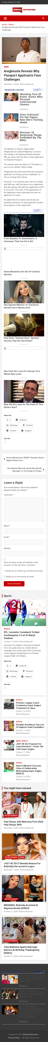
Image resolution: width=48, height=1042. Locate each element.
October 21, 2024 (11, 911)
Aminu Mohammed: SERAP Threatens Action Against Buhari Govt (25, 459)
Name (7, 526)
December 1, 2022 (11, 84)
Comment (9, 495)
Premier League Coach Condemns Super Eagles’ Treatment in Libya (28, 705)
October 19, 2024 (11, 642)
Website (7, 548)
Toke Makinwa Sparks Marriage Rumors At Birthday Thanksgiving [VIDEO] (21, 950)
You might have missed (17, 788)
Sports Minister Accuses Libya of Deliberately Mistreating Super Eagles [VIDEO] (29, 769)
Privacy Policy (14, 1038)
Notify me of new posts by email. (20, 576)
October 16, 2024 (23, 777)
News (6, 67)
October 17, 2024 (23, 752)
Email (7, 537)
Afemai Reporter (27, 84)
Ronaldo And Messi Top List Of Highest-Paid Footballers (30, 725)
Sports (8, 595)
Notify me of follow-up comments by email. (24, 571)
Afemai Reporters (30, 1034)
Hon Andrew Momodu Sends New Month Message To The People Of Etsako (24, 469)
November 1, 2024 (11, 828)
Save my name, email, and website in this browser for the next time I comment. (21, 563)
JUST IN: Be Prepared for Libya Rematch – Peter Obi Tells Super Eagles (29, 746)
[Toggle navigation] (5, 18)
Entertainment (11, 816)
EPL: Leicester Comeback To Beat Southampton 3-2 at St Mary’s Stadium (21, 635)
